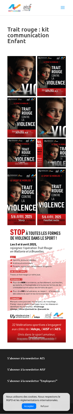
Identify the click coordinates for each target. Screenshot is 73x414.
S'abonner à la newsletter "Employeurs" (32, 381)
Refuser (44, 406)
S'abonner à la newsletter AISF (26, 369)
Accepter (29, 406)
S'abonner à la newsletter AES (26, 358)
